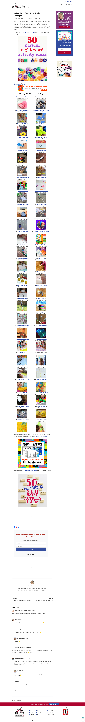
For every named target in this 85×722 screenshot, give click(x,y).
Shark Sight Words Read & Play (41, 110)
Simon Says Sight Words (23, 204)
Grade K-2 (39, 710)
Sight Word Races (22, 150)
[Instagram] (66, 4)
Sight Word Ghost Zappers (41, 191)
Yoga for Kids (50, 710)
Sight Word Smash (22, 271)
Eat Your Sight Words (41, 204)
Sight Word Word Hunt (23, 258)
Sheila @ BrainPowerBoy (22, 647)
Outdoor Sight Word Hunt (42, 392)
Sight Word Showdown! (22, 285)
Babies (31, 710)
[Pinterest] (69, 4)
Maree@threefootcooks (21, 658)
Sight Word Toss (23, 164)
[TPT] (71, 4)
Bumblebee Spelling (41, 406)
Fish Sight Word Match (22, 137)
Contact (23, 720)
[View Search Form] (61, 4)
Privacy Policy (32, 720)
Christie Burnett (17, 18)
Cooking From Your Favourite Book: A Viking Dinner (44, 600)
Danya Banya (18, 619)
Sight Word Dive (41, 298)
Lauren (17, 629)
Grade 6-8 (39, 714)
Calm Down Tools (51, 714)
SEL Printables (50, 712)
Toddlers (31, 712)
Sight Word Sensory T (22, 419)
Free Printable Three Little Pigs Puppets (21, 599)
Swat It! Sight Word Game (22, 110)
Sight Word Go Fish (41, 271)
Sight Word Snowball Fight (23, 325)
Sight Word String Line (41, 285)
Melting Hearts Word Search (22, 96)
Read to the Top (41, 258)
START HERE (69, 1)
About (19, 720)
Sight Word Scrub (41, 150)
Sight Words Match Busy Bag (42, 244)
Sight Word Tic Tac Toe (22, 365)
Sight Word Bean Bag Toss (23, 218)
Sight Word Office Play (23, 392)
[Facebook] (64, 4)
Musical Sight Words (41, 339)
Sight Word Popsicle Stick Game (41, 218)
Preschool (32, 714)
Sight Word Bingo (41, 177)
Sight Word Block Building (23, 177)
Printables (45, 7)
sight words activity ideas (31, 470)
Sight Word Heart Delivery (41, 137)
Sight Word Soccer (22, 298)
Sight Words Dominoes (41, 379)
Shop (71, 7)
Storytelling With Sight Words (41, 164)
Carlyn (17, 681)
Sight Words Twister (41, 96)
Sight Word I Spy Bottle (22, 352)
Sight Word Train (23, 244)
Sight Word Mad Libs (23, 231)
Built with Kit (30, 554)
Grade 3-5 (39, 712)
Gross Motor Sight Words (23, 406)
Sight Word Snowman (23, 191)
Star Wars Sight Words (41, 312)
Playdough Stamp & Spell (23, 379)
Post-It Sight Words (41, 419)
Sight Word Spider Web (22, 312)
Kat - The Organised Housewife (23, 610)
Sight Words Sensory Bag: (23, 339)
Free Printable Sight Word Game (41, 231)
